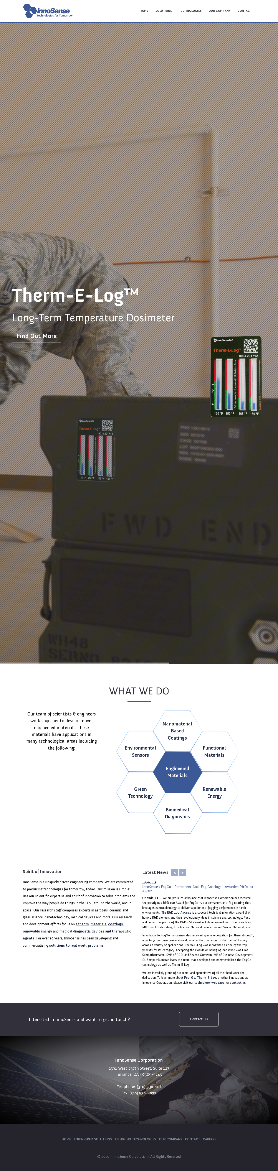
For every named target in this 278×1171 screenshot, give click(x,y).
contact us (238, 983)
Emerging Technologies (135, 1139)
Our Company (220, 10)
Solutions (164, 10)
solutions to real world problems (76, 945)
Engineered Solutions (93, 1139)
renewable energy (37, 931)
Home (144, 10)
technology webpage (209, 983)
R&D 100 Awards (179, 912)
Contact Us (199, 1019)
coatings (115, 924)
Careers (210, 1139)
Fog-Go (189, 978)
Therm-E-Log (206, 978)
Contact (245, 10)
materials (98, 924)
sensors (82, 924)
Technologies (190, 10)
